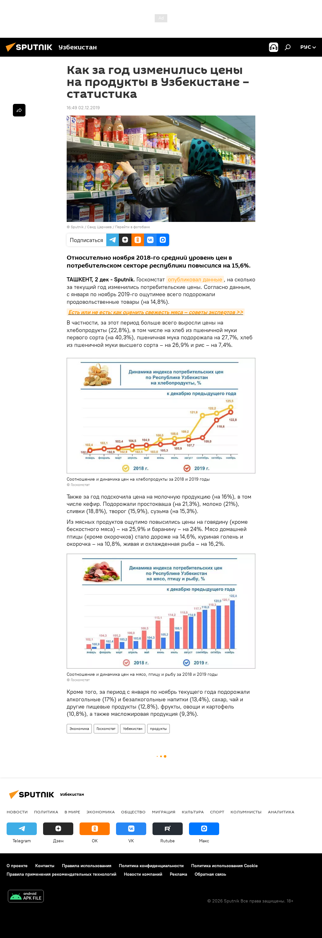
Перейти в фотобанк (132, 226)
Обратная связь (210, 874)
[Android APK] (25, 897)
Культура (193, 812)
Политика (46, 812)
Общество (133, 812)
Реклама (178, 874)
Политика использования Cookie (224, 865)
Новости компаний (143, 874)
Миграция (163, 812)
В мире (72, 812)
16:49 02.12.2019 (83, 107)
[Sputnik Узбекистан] (30, 52)
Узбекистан (132, 728)
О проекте (17, 865)
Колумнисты (246, 812)
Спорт (217, 812)
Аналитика (281, 812)
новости (17, 812)
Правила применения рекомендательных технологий (61, 874)
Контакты (44, 865)
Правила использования (86, 865)
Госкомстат (106, 728)
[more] (19, 110)
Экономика (79, 728)
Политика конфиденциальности (151, 865)
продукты (158, 728)
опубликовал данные (195, 279)
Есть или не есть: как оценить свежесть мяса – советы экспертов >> (155, 312)
